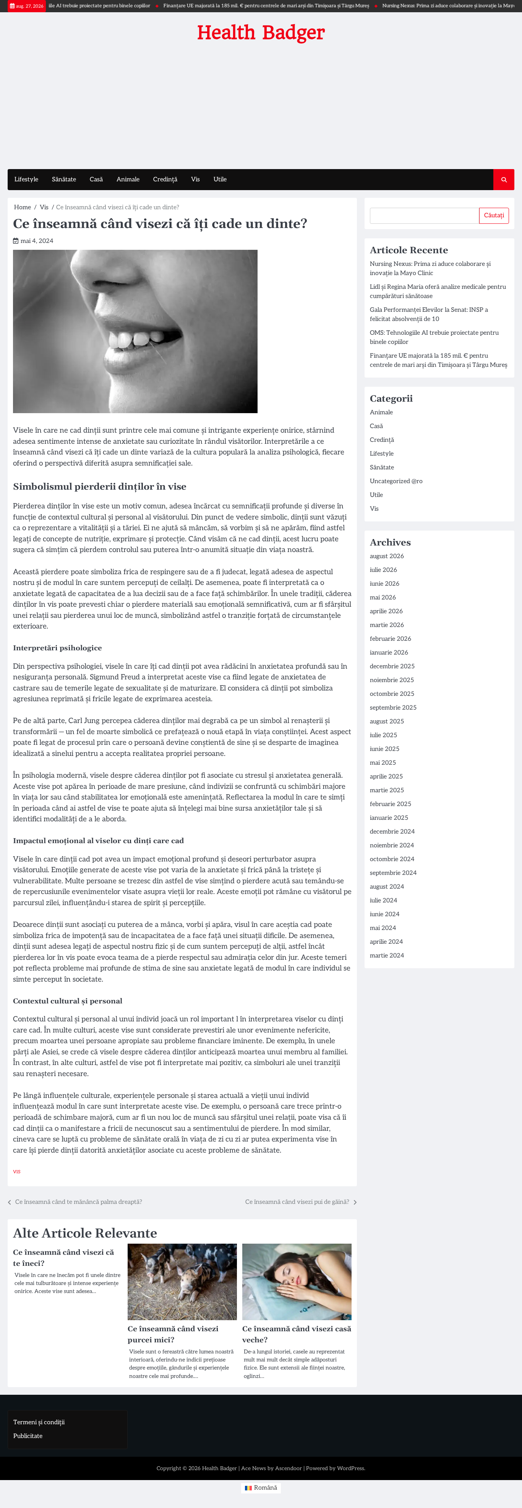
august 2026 (387, 556)
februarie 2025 (390, 804)
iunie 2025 (384, 749)
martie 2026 (387, 625)
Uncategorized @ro (396, 481)
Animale (128, 179)
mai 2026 (383, 597)
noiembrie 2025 (392, 680)
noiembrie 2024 (392, 845)
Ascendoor (288, 1468)
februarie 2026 (390, 639)
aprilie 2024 (386, 942)
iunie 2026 (384, 584)
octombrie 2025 (392, 694)
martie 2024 (387, 955)
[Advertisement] (261, 104)
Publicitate (27, 1436)
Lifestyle (26, 179)
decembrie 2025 (392, 666)
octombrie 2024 (392, 859)
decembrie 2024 (392, 831)
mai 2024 (383, 928)
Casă (96, 179)
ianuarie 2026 (389, 652)
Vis (195, 179)
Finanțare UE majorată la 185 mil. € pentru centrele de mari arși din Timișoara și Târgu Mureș (242, 6)
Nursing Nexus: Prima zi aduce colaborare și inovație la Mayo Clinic (432, 6)
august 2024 (387, 887)
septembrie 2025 (393, 708)
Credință (165, 179)
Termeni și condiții (39, 1422)
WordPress (350, 1468)
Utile (220, 179)
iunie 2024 (385, 914)
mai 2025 (383, 763)
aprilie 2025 (386, 776)
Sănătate (64, 179)
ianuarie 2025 (389, 818)
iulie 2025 (383, 735)
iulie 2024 (383, 900)
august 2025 (387, 721)
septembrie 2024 (393, 873)
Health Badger (261, 32)
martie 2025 (387, 790)
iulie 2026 (383, 570)
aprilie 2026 (386, 611)
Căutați (494, 215)
